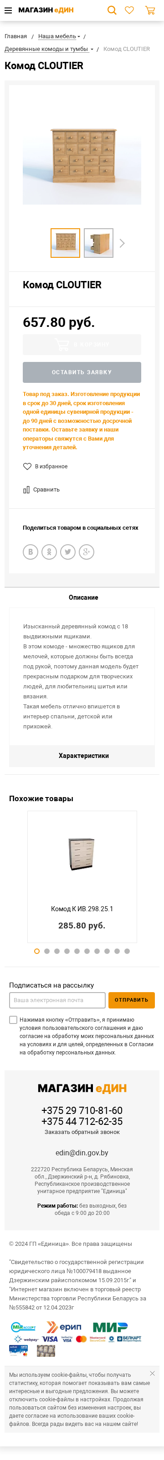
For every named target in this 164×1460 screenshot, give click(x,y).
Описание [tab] (83, 597)
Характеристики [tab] (84, 755)
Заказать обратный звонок (82, 1132)
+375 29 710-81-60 (82, 1110)
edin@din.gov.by (82, 1153)
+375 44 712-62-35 (82, 1121)
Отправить (132, 1000)
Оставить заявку (82, 372)
